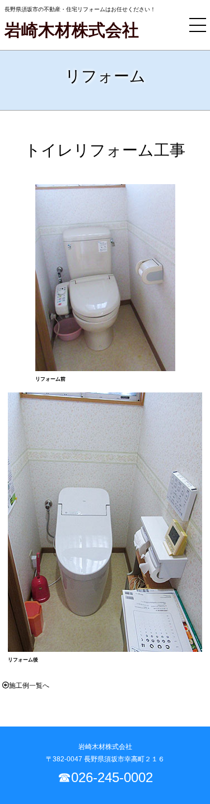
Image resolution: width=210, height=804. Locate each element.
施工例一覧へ (29, 685)
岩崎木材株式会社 (71, 30)
